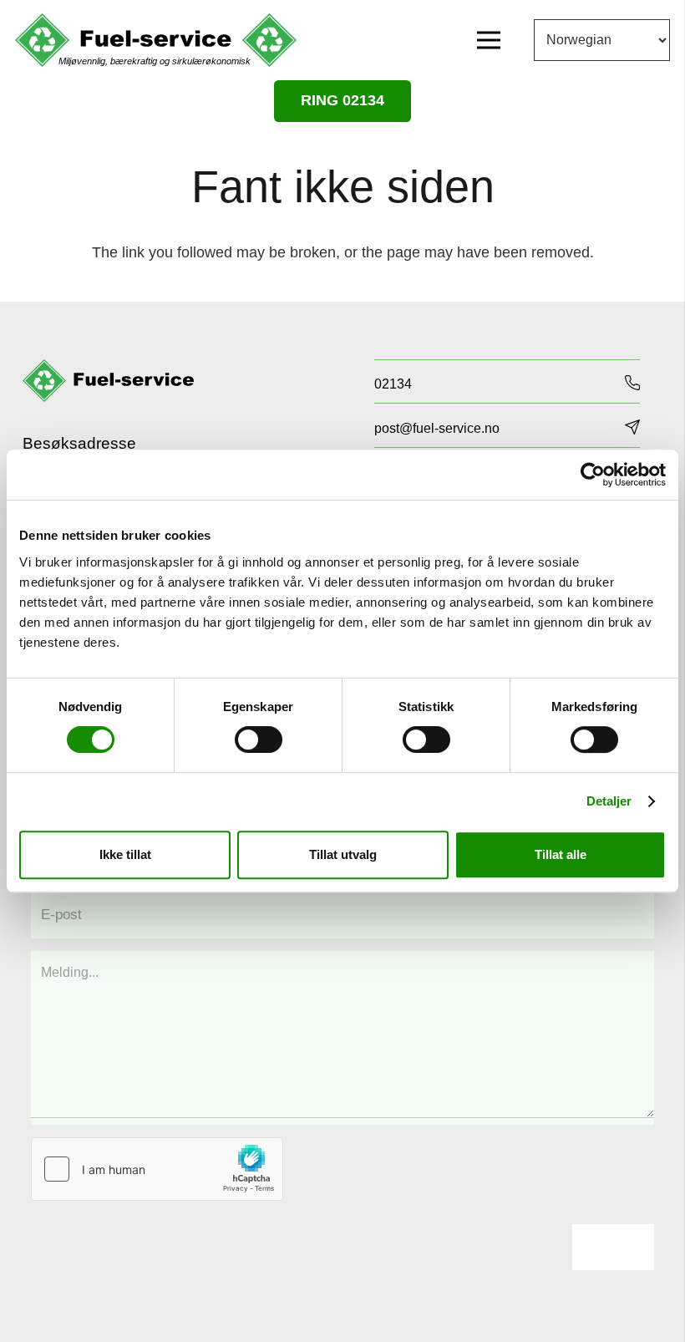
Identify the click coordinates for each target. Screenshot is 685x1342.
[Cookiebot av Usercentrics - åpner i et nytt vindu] (593, 474)
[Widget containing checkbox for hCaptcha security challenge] (157, 1169)
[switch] (258, 739)
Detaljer (609, 801)
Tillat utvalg (343, 854)
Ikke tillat (125, 854)
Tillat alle (560, 854)
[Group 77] (108, 381)
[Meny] (489, 40)
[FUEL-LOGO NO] (156, 40)
